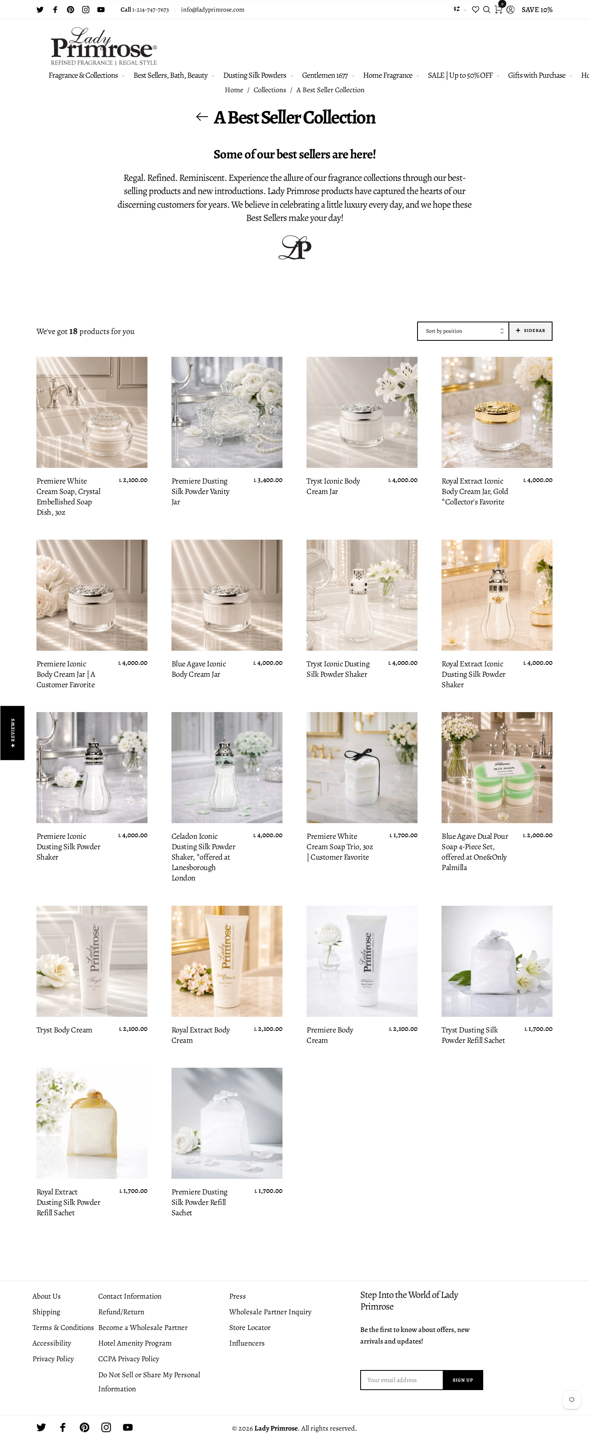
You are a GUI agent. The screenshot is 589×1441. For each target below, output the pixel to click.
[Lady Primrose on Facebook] (55, 9)
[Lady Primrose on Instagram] (85, 9)
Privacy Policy (53, 1359)
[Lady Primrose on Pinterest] (70, 9)
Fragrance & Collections (83, 75)
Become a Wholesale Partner (143, 1327)
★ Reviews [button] (13, 733)
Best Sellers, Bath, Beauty (170, 75)
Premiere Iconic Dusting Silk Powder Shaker (68, 846)
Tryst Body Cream (64, 1030)
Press (237, 1296)
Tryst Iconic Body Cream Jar (333, 486)
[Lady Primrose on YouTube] (101, 9)
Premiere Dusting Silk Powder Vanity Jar (200, 491)
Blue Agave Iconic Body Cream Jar (198, 669)
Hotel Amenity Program (135, 1343)
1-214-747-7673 (145, 9)
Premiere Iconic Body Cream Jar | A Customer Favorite (65, 674)
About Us (46, 1296)
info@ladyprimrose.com (212, 9)
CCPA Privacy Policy (128, 1359)
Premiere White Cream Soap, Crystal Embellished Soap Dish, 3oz (68, 497)
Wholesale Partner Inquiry (270, 1312)
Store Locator (249, 1327)
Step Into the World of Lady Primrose (409, 1300)
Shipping (46, 1312)
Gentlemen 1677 (324, 75)
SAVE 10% (537, 9)
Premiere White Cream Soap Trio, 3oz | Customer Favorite (340, 846)
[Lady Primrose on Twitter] (40, 9)
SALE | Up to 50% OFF (460, 75)
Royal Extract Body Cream (200, 1035)
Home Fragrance (387, 75)
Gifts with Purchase (536, 75)
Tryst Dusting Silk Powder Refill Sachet (473, 1035)
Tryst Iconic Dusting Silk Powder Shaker (338, 669)
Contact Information (129, 1296)
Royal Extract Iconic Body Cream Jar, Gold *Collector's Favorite (475, 491)
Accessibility (51, 1343)
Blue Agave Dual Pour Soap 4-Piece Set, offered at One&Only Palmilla (475, 852)
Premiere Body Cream (330, 1035)
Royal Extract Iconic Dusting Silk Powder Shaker (474, 674)
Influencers (247, 1343)
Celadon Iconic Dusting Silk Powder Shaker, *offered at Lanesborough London (203, 857)
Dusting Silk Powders (254, 75)
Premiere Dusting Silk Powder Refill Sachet (199, 1202)
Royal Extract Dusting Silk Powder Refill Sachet (68, 1202)
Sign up (463, 1380)
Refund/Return (121, 1312)
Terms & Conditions (63, 1327)
